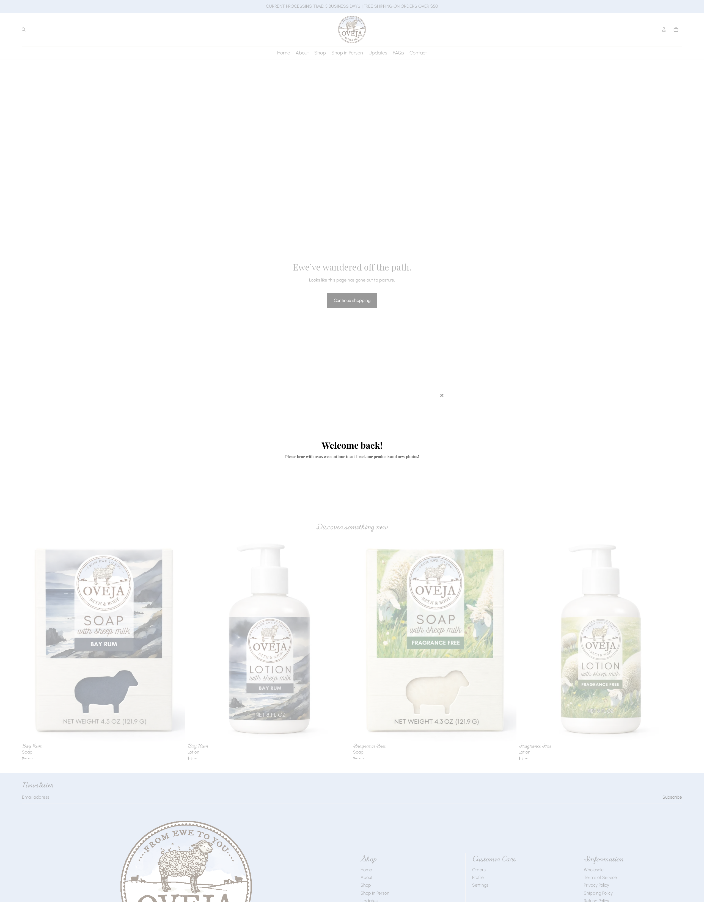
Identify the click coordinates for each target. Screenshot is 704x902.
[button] (442, 395)
